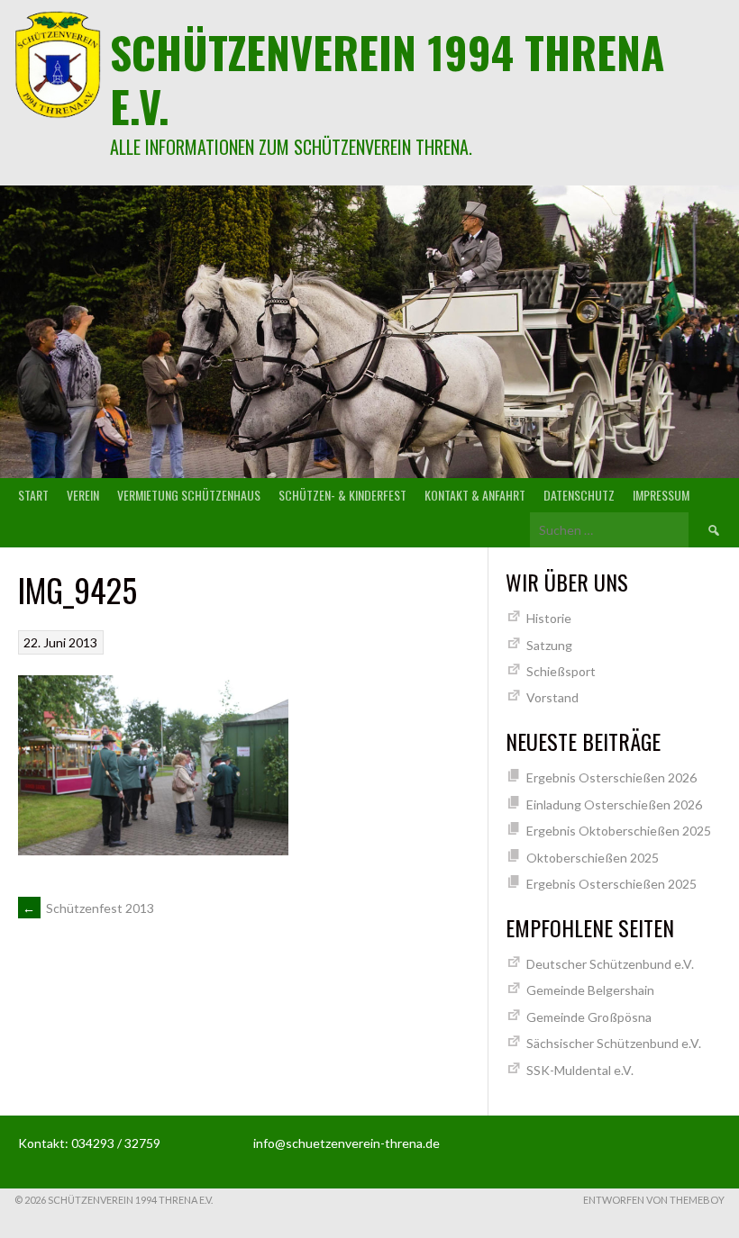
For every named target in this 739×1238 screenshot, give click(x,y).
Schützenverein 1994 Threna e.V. (387, 79)
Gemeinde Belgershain (590, 990)
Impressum (661, 494)
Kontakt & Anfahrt (474, 494)
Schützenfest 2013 (88, 908)
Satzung (549, 645)
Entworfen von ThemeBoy (654, 1200)
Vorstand (552, 697)
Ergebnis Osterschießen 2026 (611, 777)
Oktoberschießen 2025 (592, 857)
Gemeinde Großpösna (589, 1017)
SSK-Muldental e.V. (580, 1070)
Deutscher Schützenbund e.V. (610, 963)
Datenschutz (579, 494)
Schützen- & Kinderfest (342, 494)
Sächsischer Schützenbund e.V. (613, 1043)
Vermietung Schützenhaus (188, 494)
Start (33, 494)
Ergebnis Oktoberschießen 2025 (618, 830)
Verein (83, 494)
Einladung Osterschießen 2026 (614, 804)
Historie (548, 618)
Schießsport (561, 671)
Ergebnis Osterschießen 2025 (611, 883)
